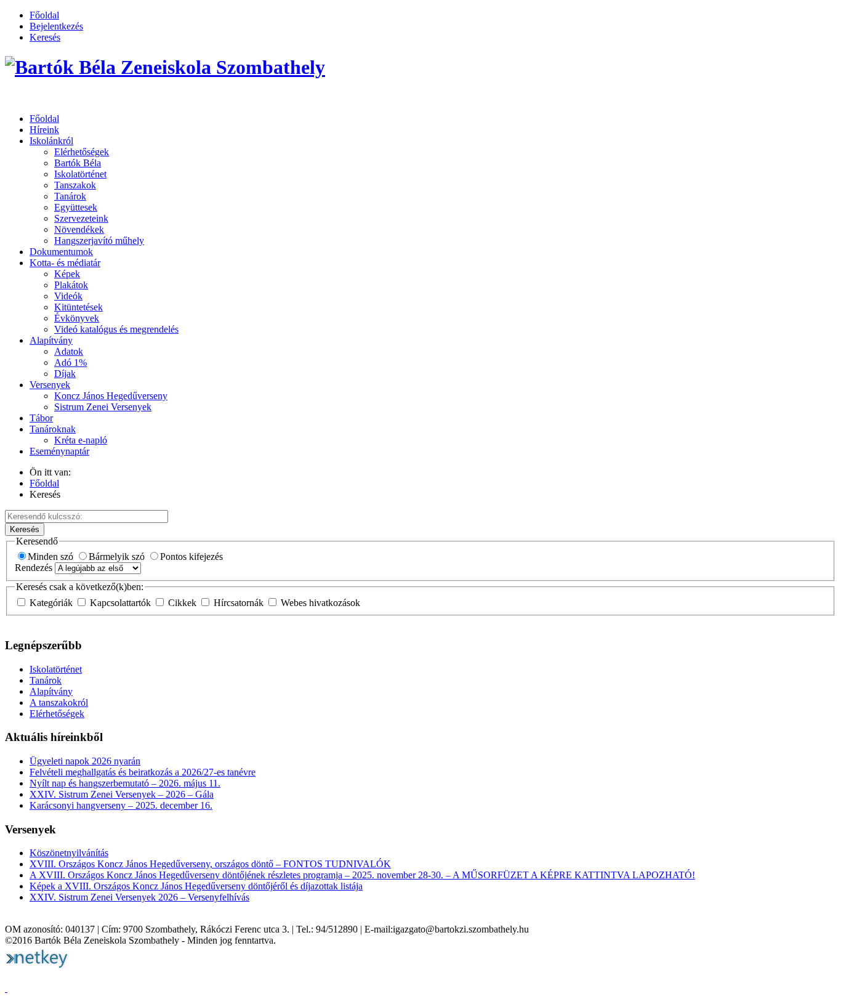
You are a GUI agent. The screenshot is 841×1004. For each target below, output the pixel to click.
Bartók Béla (77, 163)
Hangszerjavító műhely (99, 240)
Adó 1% (70, 362)
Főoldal (44, 15)
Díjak (65, 373)
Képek (67, 274)
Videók (68, 296)
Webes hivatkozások (319, 602)
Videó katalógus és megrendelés (116, 329)
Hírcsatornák (238, 602)
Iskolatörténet (80, 174)
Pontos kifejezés (191, 556)
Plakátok (71, 285)
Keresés (45, 37)
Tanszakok (75, 185)
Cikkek (182, 602)
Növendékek (79, 229)
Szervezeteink (81, 218)
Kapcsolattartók (120, 602)
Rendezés (35, 567)
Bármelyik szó (118, 556)
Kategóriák (51, 602)
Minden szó (52, 556)
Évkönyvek (76, 318)
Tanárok (70, 196)
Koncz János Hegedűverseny (110, 396)
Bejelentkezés (56, 26)
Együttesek (75, 207)
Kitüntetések (78, 307)
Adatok (68, 351)
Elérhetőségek (81, 152)
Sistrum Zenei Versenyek (102, 407)
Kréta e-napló (80, 440)
